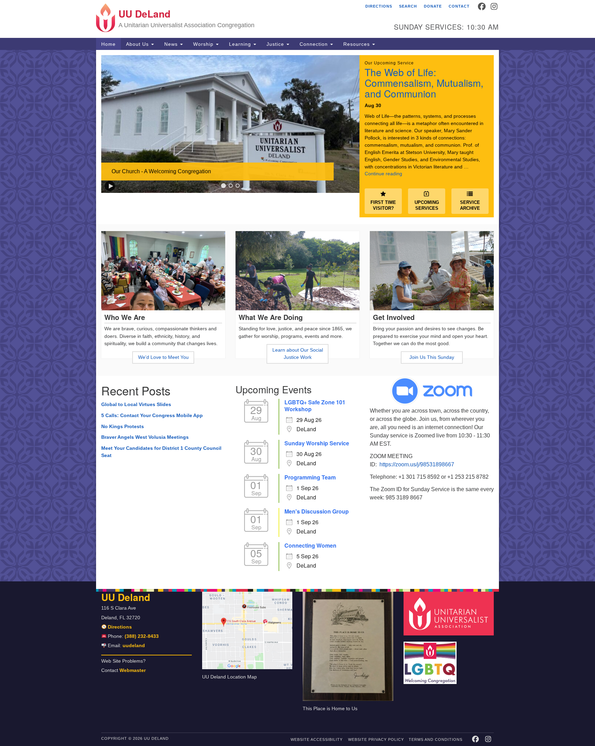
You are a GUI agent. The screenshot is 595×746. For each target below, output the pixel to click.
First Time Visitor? (383, 205)
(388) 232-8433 (142, 636)
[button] (110, 186)
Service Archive (470, 205)
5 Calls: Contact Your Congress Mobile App (152, 415)
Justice (276, 44)
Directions (378, 6)
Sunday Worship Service (316, 443)
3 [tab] (238, 186)
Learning (241, 44)
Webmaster (132, 670)
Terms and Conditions (435, 739)
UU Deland (125, 597)
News (171, 44)
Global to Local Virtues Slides (136, 404)
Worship (204, 44)
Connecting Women (310, 545)
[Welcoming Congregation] (431, 659)
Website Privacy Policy (376, 739)
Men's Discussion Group (316, 511)
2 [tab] (231, 186)
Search (408, 6)
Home (108, 44)
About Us (138, 44)
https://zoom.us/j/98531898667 (416, 464)
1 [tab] (223, 185)
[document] (297, 315)
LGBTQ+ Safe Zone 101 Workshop (314, 406)
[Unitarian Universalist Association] (450, 613)
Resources (357, 44)
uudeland (134, 645)
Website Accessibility (317, 739)
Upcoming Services (427, 205)
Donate (433, 6)
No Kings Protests (122, 426)
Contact (459, 6)
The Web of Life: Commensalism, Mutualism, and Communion (424, 82)
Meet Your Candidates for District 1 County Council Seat (161, 451)
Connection (315, 44)
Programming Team (310, 477)
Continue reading (383, 173)
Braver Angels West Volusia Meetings (145, 437)
